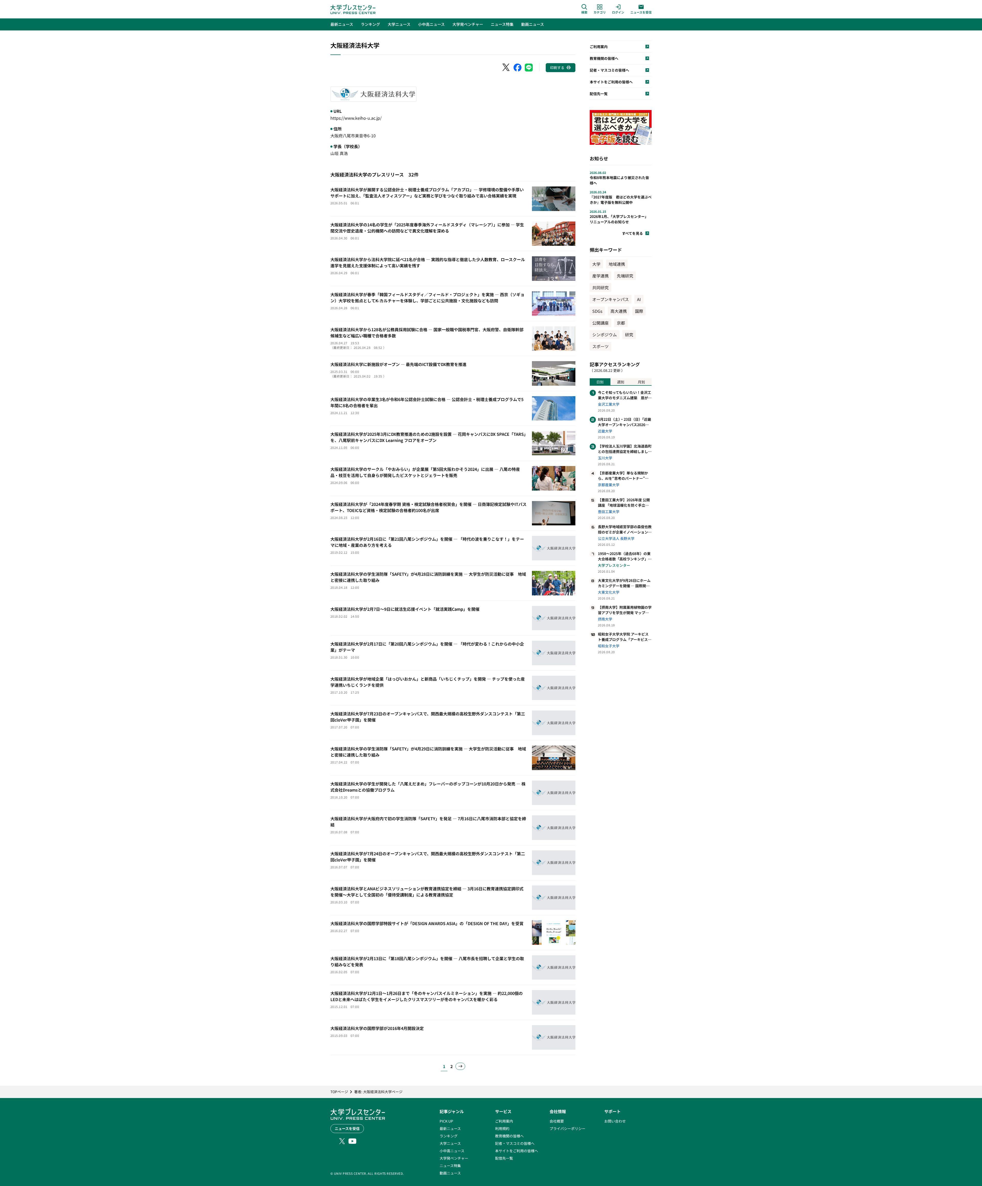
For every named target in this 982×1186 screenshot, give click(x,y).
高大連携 (618, 311)
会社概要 (557, 1121)
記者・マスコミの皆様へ (514, 1143)
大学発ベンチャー (454, 1158)
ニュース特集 (450, 1165)
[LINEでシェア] (529, 67)
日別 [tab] (600, 381)
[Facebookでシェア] (518, 67)
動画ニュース (450, 1173)
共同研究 (600, 287)
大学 (596, 264)
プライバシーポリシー (567, 1128)
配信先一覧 (504, 1158)
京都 (621, 323)
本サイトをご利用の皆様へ (516, 1150)
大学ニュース (450, 1143)
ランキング (448, 1135)
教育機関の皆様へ (509, 1135)
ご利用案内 (504, 1121)
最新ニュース (450, 1128)
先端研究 (625, 276)
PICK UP (446, 1121)
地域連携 (617, 264)
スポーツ (600, 346)
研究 (629, 334)
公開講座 (600, 323)
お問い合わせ (615, 1121)
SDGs (597, 311)
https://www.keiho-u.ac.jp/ (356, 118)
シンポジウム (604, 334)
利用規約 (502, 1128)
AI (639, 299)
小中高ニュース (452, 1150)
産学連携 (600, 276)
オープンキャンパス (610, 299)
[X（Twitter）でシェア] (506, 67)
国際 (639, 311)
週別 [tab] (620, 381)
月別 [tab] (641, 381)
